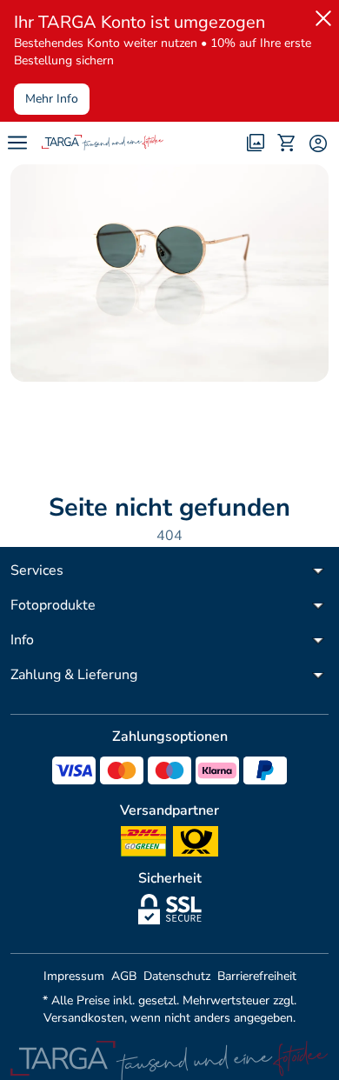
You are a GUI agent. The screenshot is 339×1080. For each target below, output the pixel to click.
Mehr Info (51, 98)
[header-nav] (17, 143)
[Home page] (102, 142)
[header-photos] (255, 143)
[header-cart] (287, 143)
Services (36, 570)
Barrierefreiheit (256, 976)
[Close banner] (319, 14)
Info (22, 640)
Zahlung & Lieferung (73, 674)
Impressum (73, 976)
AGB (123, 976)
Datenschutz (176, 976)
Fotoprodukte (53, 605)
